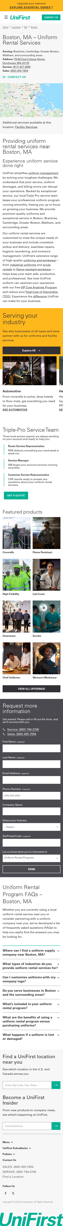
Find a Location (13, 1176)
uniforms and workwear (39, 260)
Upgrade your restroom (31, 3)
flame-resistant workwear (33, 269)
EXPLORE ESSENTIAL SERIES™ (31, 7)
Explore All (29, 350)
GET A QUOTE (16, 495)
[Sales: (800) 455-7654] (4, 734)
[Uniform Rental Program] (31, 857)
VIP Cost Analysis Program (39, 287)
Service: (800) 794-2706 (23, 729)
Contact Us (51, 17)
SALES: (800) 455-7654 (18, 1167)
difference (40, 296)
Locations (16, 27)
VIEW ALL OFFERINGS (31, 688)
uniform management (43, 173)
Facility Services (26, 127)
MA (25, 27)
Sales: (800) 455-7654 (21, 734)
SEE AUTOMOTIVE (15, 409)
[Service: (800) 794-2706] (4, 729)
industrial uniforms (23, 265)
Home (5, 27)
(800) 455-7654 (19, 70)
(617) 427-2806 (22, 66)
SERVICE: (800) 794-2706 (19, 1172)
